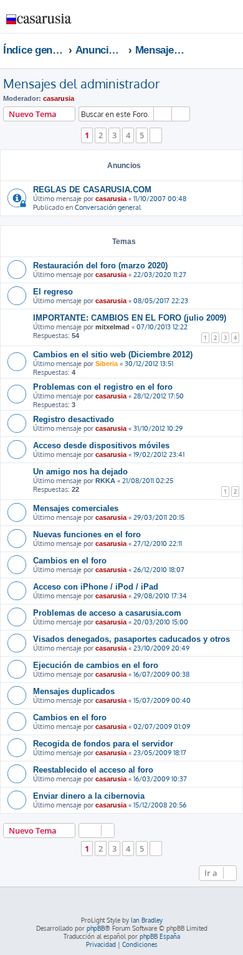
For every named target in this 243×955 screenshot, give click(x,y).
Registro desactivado (73, 419)
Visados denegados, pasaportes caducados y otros (131, 639)
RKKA (105, 480)
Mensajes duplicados (74, 691)
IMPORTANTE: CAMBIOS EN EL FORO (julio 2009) (129, 317)
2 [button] (100, 135)
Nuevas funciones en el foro (87, 534)
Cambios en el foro (70, 560)
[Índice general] (39, 16)
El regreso (53, 291)
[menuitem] (195, 21)
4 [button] (128, 135)
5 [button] (142, 135)
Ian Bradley (147, 920)
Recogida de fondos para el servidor (103, 743)
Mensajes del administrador (81, 83)
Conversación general (108, 207)
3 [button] (114, 135)
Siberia (106, 363)
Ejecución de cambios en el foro (95, 665)
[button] (156, 135)
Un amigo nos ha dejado (80, 471)
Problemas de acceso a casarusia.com (107, 613)
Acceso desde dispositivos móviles (101, 445)
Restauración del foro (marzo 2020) (100, 265)
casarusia (58, 98)
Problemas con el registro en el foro (103, 387)
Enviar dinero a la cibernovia (89, 796)
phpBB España (160, 936)
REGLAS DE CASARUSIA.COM (92, 189)
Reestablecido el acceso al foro (93, 769)
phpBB (96, 928)
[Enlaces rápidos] (236, 50)
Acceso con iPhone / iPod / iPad (95, 586)
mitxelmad (112, 327)
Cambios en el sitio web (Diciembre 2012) (113, 354)
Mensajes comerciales (75, 508)
